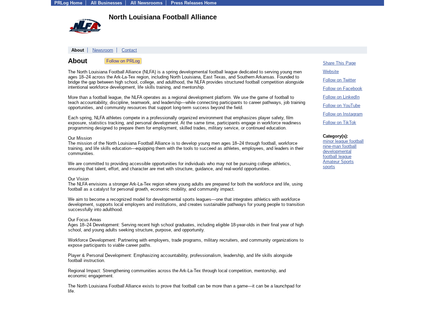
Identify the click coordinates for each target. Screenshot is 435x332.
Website (331, 71)
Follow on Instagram (343, 114)
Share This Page (339, 63)
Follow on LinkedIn (341, 97)
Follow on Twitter (339, 80)
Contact (129, 50)
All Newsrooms (146, 2)
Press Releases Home (193, 2)
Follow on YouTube (341, 105)
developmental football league (337, 154)
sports (329, 166)
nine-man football (339, 146)
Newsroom (102, 50)
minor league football (343, 141)
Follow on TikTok (339, 122)
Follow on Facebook (342, 88)
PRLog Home (68, 2)
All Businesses (106, 2)
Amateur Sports (338, 161)
